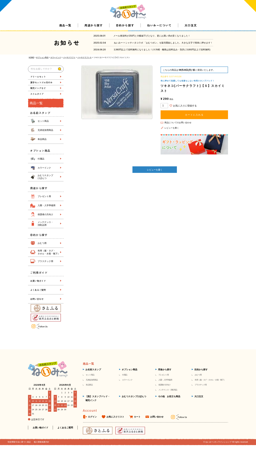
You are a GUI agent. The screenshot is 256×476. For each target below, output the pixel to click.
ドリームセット (38, 76)
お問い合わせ (37, 298)
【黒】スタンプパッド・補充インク (97, 398)
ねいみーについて (159, 25)
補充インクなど (38, 88)
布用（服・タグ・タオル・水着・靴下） (210, 380)
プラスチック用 (45, 261)
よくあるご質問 (38, 289)
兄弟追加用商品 (45, 130)
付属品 (41, 158)
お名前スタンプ (93, 369)
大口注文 (191, 25)
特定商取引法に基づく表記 (19, 442)
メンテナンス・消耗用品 (167, 390)
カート (137, 416)
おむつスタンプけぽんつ (134, 396)
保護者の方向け (45, 214)
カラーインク (55, 57)
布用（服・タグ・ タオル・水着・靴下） (49, 252)
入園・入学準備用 (46, 205)
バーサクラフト (69, 57)
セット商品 (43, 121)
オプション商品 (42, 57)
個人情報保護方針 (41, 442)
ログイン (92, 416)
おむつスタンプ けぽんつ (45, 177)
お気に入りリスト (115, 416)
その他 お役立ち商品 (169, 396)
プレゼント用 (44, 196)
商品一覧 (65, 25)
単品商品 (42, 139)
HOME (31, 57)
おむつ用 (42, 243)
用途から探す (93, 25)
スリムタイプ (37, 93)
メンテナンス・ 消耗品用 (45, 223)
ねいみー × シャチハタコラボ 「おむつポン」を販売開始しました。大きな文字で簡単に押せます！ (163, 42)
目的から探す (125, 25)
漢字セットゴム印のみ (41, 82)
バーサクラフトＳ (84, 57)
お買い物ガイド (38, 280)
